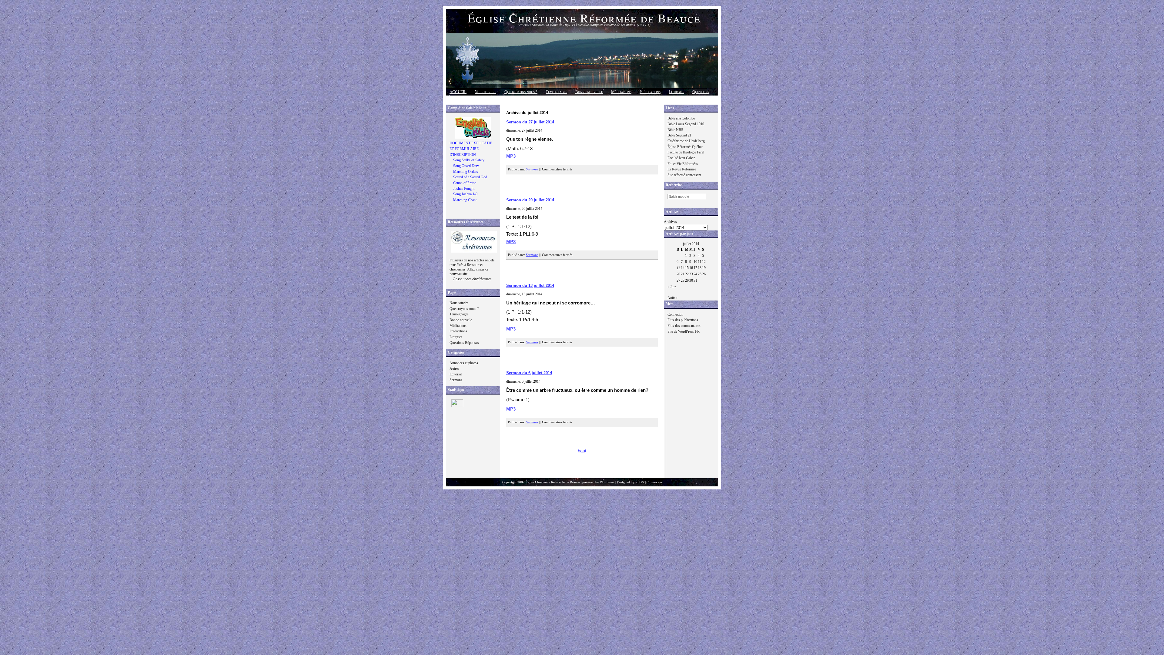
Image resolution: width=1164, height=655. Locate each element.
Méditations (621, 91)
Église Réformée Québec (685, 147)
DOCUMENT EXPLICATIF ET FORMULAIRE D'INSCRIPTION (471, 148)
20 (678, 274)
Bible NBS (675, 130)
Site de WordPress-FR (683, 331)
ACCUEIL (458, 91)
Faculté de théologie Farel (685, 152)
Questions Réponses (464, 343)
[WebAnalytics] (457, 406)
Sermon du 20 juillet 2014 (530, 200)
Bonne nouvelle (589, 91)
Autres (454, 368)
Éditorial (456, 374)
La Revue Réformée (681, 169)
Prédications (650, 91)
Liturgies (676, 91)
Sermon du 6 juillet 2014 (529, 373)
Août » (672, 298)
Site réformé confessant (684, 175)
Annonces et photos (464, 363)
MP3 (511, 156)
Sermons (456, 380)
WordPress (607, 482)
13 (678, 268)
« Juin (671, 287)
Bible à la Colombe (681, 118)
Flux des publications (682, 320)
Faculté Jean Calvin (681, 158)
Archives (670, 222)
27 (678, 280)
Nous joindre (485, 91)
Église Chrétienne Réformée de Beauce (584, 18)
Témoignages (556, 91)
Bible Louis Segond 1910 (685, 124)
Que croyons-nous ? (520, 91)
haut (582, 450)
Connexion (675, 314)
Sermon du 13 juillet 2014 (530, 285)
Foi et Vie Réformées (682, 164)
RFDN (639, 482)
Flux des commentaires (684, 326)
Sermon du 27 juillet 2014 (530, 122)
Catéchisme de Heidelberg (686, 141)
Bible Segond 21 (679, 135)
